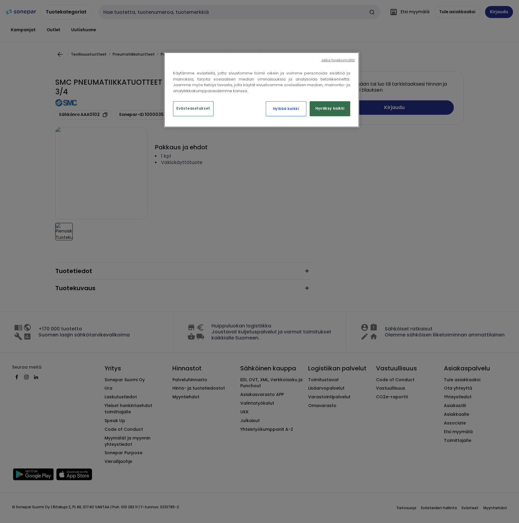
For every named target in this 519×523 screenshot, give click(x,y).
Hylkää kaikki (286, 108)
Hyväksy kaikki (329, 108)
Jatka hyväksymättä (338, 60)
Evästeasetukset (193, 108)
